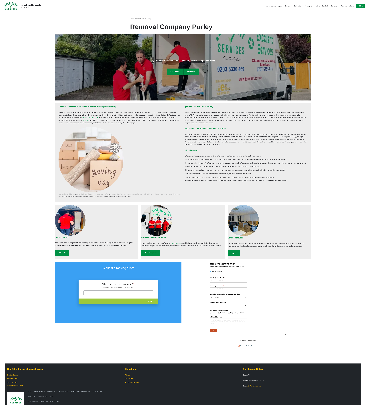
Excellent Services (12, 375)
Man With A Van (12, 382)
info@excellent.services (254, 386)
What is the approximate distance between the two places (228, 294)
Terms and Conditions (347, 6)
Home (132, 18)
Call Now (360, 6)
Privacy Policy (129, 378)
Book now (62, 252)
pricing (85, 120)
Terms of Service (252, 340)
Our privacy (334, 6)
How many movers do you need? (221, 302)
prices (318, 6)
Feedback (325, 6)
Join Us (127, 375)
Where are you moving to (219, 286)
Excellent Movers (12, 378)
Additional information (216, 317)
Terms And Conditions (132, 382)
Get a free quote (150, 253)
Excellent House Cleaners (15, 385)
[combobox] (228, 297)
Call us (234, 253)
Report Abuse (243, 340)
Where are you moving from (220, 278)
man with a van (176, 243)
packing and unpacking (90, 117)
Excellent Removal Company (273, 6)
